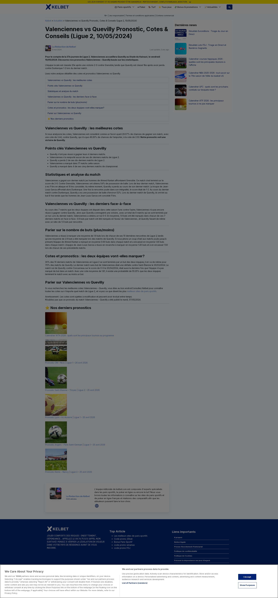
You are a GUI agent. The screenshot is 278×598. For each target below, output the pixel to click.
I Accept (247, 577)
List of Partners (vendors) (134, 583)
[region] (139, 581)
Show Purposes (247, 585)
